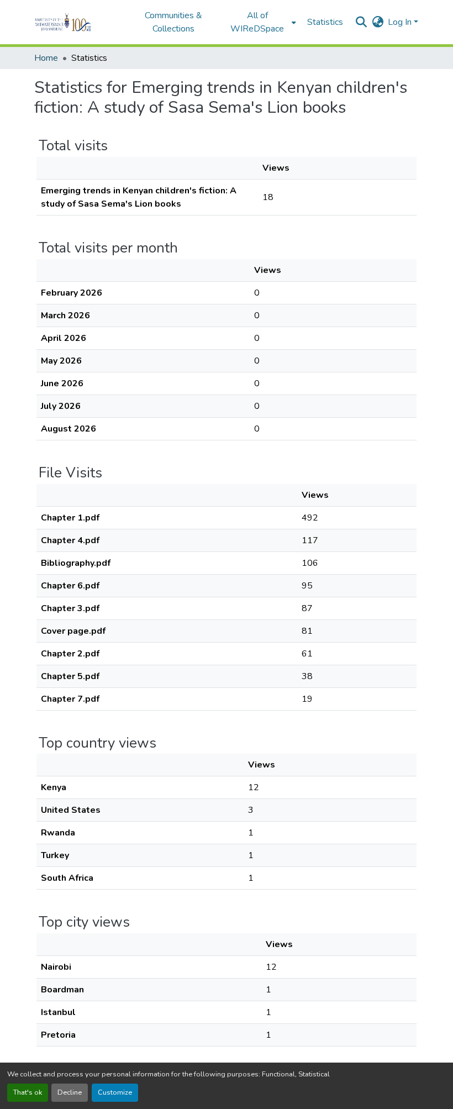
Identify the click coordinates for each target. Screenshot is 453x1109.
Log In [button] (401, 22)
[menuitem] (260, 22)
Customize (115, 1092)
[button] (78, 22)
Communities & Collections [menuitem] (173, 22)
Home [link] (46, 58)
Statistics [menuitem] (325, 22)
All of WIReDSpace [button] (257, 22)
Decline (69, 1092)
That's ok (27, 1092)
